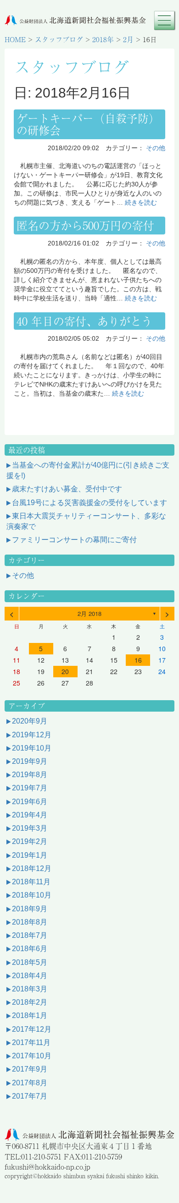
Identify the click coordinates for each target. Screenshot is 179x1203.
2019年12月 (31, 735)
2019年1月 (29, 855)
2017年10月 (31, 1056)
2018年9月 (29, 909)
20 (65, 671)
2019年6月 (29, 802)
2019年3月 (29, 828)
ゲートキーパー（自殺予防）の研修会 (88, 124)
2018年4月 (29, 976)
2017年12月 (31, 1029)
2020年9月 (29, 721)
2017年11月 (31, 1042)
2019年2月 (29, 841)
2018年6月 (29, 949)
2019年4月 (29, 815)
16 (138, 659)
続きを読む (141, 202)
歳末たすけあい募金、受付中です (67, 489)
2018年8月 (29, 922)
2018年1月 (29, 1015)
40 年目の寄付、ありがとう (84, 321)
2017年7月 (29, 1096)
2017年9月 (29, 1069)
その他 (155, 148)
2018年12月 (31, 868)
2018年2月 (29, 1002)
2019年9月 (29, 761)
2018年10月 (31, 895)
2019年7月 (29, 788)
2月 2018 (89, 613)
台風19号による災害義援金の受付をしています (89, 502)
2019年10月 (31, 748)
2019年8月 (29, 774)
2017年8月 (29, 1083)
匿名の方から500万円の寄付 (85, 225)
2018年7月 (29, 935)
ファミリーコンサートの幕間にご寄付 (74, 540)
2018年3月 (29, 989)
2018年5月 (29, 962)
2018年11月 (31, 882)
